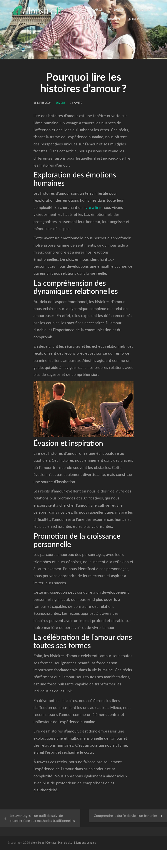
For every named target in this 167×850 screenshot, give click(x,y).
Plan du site (65, 842)
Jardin (119, 10)
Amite (78, 103)
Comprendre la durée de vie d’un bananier (125, 816)
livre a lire (92, 208)
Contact (51, 842)
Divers (83, 28)
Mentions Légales (85, 842)
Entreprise (136, 19)
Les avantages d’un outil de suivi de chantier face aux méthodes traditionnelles (42, 818)
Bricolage (85, 19)
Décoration (110, 19)
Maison (97, 10)
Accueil (78, 10)
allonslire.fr (37, 842)
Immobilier (141, 10)
